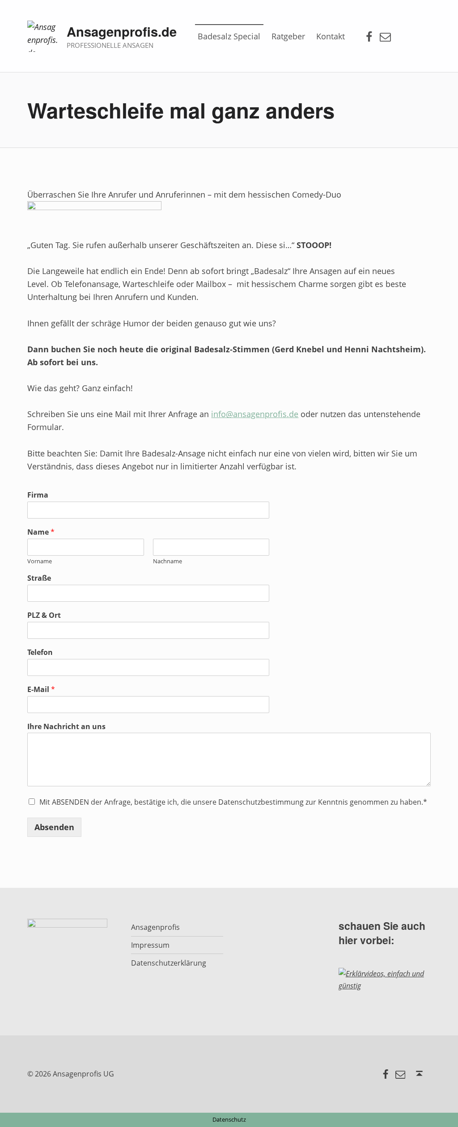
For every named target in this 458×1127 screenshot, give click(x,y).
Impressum (150, 945)
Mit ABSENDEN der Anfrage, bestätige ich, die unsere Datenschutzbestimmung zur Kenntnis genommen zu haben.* (233, 802)
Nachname (167, 561)
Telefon (40, 652)
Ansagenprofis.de (122, 31)
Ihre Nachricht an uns (66, 726)
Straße (39, 578)
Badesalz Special (229, 36)
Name (41, 532)
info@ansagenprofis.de (254, 414)
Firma (37, 495)
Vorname (39, 561)
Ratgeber (288, 36)
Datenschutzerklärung (168, 963)
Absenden (54, 827)
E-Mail (41, 689)
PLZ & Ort (44, 615)
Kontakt (330, 36)
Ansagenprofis (155, 927)
